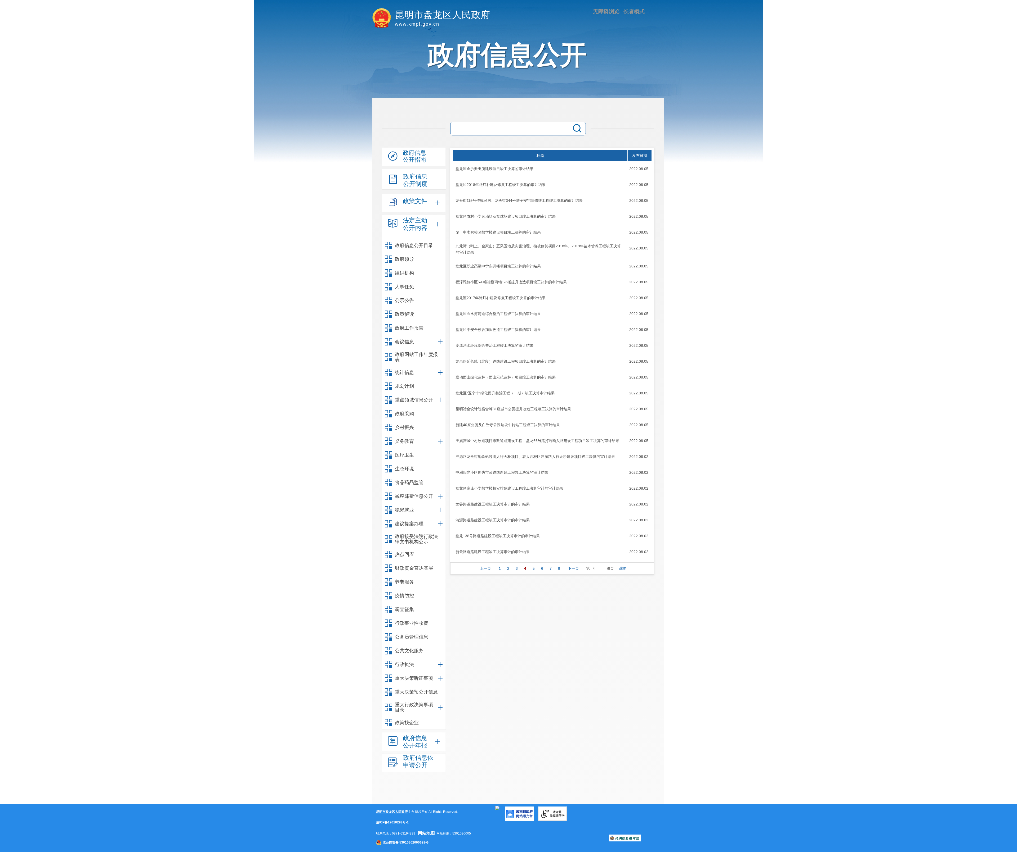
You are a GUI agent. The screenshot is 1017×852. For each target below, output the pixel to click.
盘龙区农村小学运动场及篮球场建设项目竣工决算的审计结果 (506, 216)
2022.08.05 (638, 169)
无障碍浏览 (606, 11)
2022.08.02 (638, 456)
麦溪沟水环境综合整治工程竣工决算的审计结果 (494, 345)
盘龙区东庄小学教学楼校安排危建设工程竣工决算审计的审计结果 (509, 488)
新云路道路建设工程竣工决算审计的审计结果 (493, 552)
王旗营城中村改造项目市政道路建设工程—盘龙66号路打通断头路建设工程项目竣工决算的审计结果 (537, 441)
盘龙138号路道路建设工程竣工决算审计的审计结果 (498, 536)
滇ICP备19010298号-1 (392, 822)
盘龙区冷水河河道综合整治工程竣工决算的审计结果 (498, 314)
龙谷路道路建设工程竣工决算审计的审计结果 (493, 504)
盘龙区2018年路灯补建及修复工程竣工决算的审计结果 (501, 185)
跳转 (622, 568)
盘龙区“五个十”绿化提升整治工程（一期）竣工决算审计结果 (505, 393)
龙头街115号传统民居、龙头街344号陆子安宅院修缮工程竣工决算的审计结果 (519, 200)
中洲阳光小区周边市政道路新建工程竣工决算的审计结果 (502, 472)
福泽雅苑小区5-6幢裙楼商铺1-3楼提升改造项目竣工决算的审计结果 (511, 282)
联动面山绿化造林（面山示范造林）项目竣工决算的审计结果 (506, 377)
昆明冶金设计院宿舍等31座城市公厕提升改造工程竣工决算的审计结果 (513, 409)
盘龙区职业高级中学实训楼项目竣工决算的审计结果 (498, 266)
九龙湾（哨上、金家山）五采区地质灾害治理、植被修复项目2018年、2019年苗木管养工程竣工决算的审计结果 (538, 249)
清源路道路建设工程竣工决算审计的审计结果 (493, 520)
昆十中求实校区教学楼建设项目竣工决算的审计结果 (498, 232)
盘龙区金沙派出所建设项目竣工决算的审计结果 (494, 169)
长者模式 (634, 11)
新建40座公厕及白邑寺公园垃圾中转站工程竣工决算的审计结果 (508, 425)
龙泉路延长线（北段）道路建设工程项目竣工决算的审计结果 (506, 361)
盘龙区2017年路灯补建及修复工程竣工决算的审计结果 (501, 298)
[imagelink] (497, 808)
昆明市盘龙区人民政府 (392, 812)
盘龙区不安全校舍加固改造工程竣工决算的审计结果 (498, 329)
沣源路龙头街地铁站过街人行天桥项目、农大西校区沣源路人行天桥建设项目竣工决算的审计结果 (535, 456)
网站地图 (426, 833)
